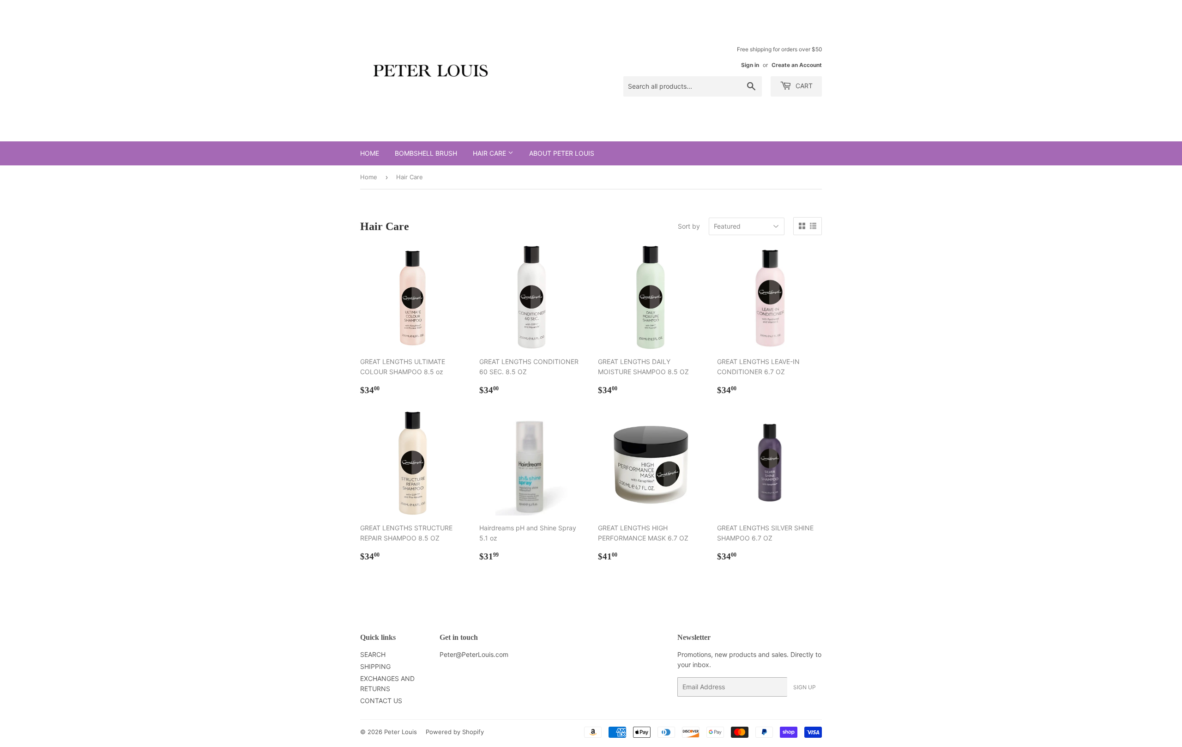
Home (369, 153)
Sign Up (804, 687)
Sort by (689, 226)
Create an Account (797, 64)
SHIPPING (375, 666)
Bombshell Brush (426, 153)
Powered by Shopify (455, 731)
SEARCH (373, 654)
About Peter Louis (561, 153)
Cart (803, 86)
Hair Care (490, 153)
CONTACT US (381, 700)
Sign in (750, 64)
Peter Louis (400, 731)
